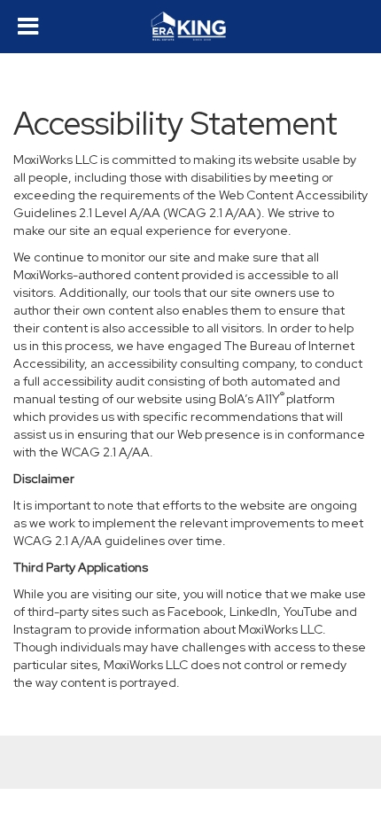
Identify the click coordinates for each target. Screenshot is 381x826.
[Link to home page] (191, 26)
